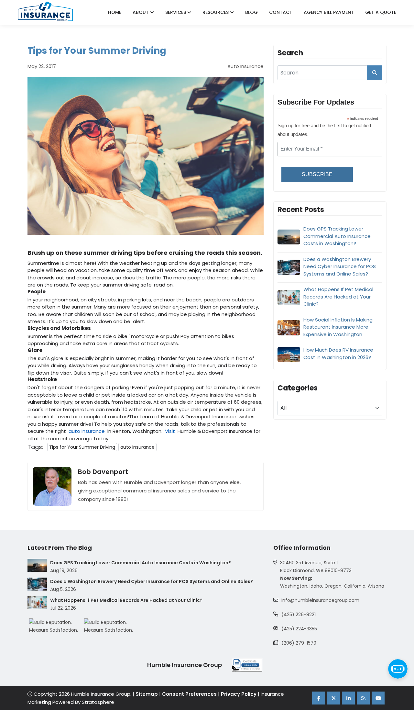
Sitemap (147, 694)
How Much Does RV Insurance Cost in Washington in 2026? (338, 353)
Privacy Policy (238, 694)
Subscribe (317, 174)
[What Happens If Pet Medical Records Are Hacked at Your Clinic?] (37, 602)
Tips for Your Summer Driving (82, 447)
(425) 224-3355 (299, 628)
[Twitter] (333, 698)
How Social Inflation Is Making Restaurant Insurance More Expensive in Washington (338, 326)
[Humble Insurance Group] (45, 11)
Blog (251, 12)
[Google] (363, 698)
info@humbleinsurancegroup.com (320, 600)
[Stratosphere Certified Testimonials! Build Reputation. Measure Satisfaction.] (56, 626)
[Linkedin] (348, 698)
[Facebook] (318, 698)
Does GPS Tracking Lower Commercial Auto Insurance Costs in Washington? (337, 236)
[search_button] (374, 72)
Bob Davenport (103, 471)
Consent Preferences (189, 694)
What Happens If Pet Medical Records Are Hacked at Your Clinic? (338, 296)
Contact (280, 12)
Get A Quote (380, 12)
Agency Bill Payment (329, 12)
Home (114, 12)
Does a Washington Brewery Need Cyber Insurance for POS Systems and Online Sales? (339, 266)
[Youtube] (378, 698)
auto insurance (87, 431)
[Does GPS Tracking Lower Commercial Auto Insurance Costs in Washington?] (37, 565)
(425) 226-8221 (298, 614)
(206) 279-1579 (298, 643)
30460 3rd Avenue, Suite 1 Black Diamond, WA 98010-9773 (316, 566)
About (141, 12)
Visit (170, 431)
